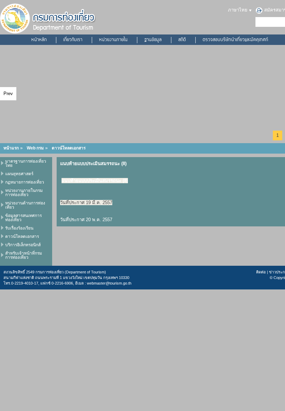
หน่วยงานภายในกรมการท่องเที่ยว (24, 192)
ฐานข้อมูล (153, 40)
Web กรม (35, 148)
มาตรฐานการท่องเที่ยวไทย (25, 163)
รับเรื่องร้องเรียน (19, 228)
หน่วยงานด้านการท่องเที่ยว (25, 205)
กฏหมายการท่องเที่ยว (24, 182)
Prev (8, 93)
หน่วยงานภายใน (113, 40)
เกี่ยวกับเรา (72, 40)
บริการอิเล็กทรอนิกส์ (23, 244)
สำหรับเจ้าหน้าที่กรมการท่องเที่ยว (23, 255)
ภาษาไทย (238, 10)
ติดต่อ (261, 272)
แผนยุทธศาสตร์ (19, 173)
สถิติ (182, 40)
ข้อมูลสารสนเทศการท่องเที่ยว (23, 217)
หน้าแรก (11, 148)
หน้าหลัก (39, 40)
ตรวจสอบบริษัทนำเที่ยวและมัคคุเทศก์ (235, 40)
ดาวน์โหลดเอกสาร (69, 148)
